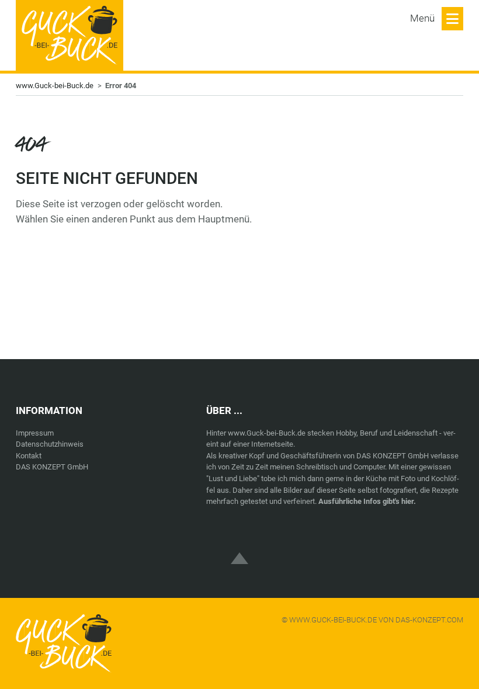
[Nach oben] (239, 548)
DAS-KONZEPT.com (429, 619)
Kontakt (28, 455)
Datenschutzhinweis (50, 444)
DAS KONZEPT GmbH (52, 466)
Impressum (35, 433)
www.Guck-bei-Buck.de (54, 85)
